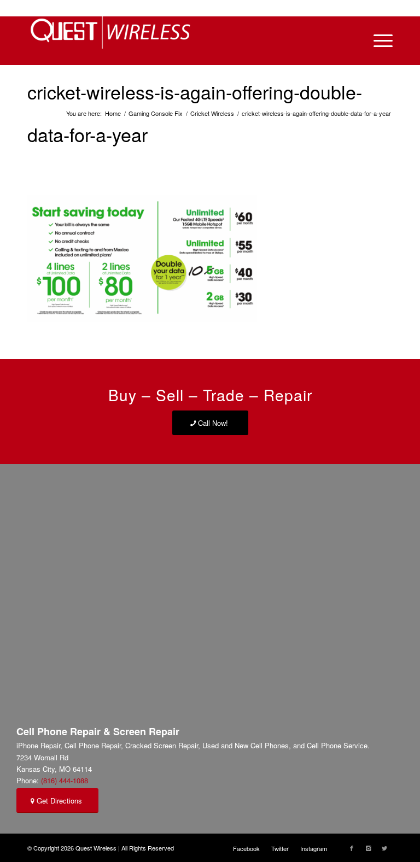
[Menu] (378, 40)
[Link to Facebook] (351, 848)
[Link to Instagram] (368, 848)
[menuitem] (246, 848)
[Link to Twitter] (384, 848)
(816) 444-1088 (64, 780)
